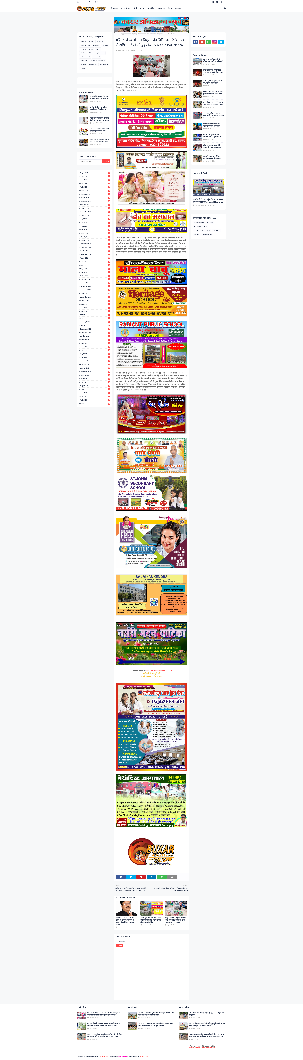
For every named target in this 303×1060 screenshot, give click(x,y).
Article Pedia (211, 1048)
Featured (105, 45)
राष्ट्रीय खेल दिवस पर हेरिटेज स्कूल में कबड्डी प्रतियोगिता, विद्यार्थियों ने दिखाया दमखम (98, 108)
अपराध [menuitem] (162, 8)
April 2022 (95, 357)
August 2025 (95, 215)
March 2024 (95, 276)
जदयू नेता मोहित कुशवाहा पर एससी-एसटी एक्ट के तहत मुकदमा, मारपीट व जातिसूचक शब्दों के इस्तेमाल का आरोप (213, 114)
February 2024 (95, 279)
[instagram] (225, 2)
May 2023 (94, 311)
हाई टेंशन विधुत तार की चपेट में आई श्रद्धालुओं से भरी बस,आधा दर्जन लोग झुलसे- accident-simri (207, 1024)
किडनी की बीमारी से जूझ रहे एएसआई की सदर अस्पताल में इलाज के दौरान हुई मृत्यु (211, 125)
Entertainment (85, 57)
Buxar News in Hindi (87, 41)
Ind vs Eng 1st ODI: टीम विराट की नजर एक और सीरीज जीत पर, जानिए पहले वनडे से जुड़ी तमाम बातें (155, 1024)
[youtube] (217, 2)
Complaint (84, 61)
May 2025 (95, 226)
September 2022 (95, 340)
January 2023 (95, 325)
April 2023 (94, 315)
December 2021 (95, 371)
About (90, 2)
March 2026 (95, 190)
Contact (99, 2)
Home (81, 2)
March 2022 (95, 361)
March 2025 (95, 233)
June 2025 (95, 222)
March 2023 (94, 318)
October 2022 (95, 336)
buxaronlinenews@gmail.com (159, 670)
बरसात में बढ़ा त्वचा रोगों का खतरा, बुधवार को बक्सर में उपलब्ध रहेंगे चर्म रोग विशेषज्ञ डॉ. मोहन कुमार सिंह (213, 93)
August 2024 (95, 258)
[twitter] (221, 2)
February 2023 (95, 322)
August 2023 (95, 300)
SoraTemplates (123, 1056)
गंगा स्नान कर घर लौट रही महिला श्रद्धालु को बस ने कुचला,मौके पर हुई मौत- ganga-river (207, 1014)
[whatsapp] (208, 42)
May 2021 (95, 396)
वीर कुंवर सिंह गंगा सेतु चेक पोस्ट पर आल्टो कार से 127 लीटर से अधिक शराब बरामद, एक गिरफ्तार (99, 97)
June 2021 (95, 393)
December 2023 (95, 286)
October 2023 (95, 293)
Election (83, 53)
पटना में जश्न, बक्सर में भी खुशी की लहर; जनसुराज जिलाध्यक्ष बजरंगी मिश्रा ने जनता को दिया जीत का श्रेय (213, 103)
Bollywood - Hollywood (98, 61)
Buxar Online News (123, 50)
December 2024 (95, 244)
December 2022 (95, 329)
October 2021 (95, 379)
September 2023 (95, 297)
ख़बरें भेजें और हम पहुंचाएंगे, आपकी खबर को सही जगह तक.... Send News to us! (208, 201)
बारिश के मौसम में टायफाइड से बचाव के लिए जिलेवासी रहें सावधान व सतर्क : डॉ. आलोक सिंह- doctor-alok (103, 1024)
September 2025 (95, 212)
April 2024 (95, 272)
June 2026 (95, 180)
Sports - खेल (93, 65)
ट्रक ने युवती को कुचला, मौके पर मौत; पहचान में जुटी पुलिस (212, 82)
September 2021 (95, 382)
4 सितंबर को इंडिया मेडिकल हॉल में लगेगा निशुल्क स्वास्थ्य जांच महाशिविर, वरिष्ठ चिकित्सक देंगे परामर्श (100, 130)
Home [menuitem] (115, 8)
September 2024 (95, 254)
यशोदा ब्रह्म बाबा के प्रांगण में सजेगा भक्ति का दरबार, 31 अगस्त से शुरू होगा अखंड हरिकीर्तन (150, 920)
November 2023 (95, 290)
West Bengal (104, 65)
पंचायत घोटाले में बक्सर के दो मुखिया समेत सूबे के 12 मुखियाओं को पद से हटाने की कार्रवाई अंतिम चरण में (213, 60)
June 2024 (95, 265)
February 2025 (95, 237)
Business (96, 45)
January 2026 (95, 198)
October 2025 (95, 208)
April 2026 (95, 187)
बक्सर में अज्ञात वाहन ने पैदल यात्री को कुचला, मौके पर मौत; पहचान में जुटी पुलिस (212, 157)
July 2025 (95, 219)
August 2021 (95, 386)
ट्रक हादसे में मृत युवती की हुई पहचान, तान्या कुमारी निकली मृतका (213, 71)
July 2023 (94, 304)
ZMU (203, 1048)
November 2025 (95, 205)
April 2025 (95, 229)
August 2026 (95, 173)
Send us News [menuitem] (176, 8)
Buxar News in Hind (87, 49)
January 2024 (95, 283)
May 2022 (95, 354)
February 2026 (95, 194)
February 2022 (95, 364)
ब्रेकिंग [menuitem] (152, 8)
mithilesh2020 (194, 1048)
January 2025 (95, 240)
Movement (96, 57)
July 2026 (95, 176)
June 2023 (94, 308)
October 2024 (95, 251)
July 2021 (95, 389)
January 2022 (95, 368)
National (83, 65)
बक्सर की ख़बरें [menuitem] (125, 8)
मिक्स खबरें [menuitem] (139, 8)
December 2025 (95, 201)
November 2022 (95, 332)
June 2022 (95, 350)
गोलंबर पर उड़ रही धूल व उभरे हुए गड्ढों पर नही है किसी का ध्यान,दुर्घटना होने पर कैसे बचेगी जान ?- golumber (104, 1035)
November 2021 (95, 375)
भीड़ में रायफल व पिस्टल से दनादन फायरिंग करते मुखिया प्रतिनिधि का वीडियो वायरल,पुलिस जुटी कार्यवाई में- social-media (105, 1014)
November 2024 (95, 247)
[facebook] (213, 2)
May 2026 (95, 183)
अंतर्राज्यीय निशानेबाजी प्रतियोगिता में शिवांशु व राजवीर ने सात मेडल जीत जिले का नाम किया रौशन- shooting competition (156, 1014)
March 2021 (95, 403)
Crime (98, 49)
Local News (100, 41)
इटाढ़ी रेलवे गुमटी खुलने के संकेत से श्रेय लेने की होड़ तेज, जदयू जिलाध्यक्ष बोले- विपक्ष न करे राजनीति (99, 119)
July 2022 (95, 347)
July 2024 (95, 261)
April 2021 (95, 400)
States (83, 68)
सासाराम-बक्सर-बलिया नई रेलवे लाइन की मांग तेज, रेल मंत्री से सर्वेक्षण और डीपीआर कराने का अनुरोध (125, 921)
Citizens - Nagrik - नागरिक (96, 53)
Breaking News (85, 45)
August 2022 (95, 343)
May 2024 (95, 269)
